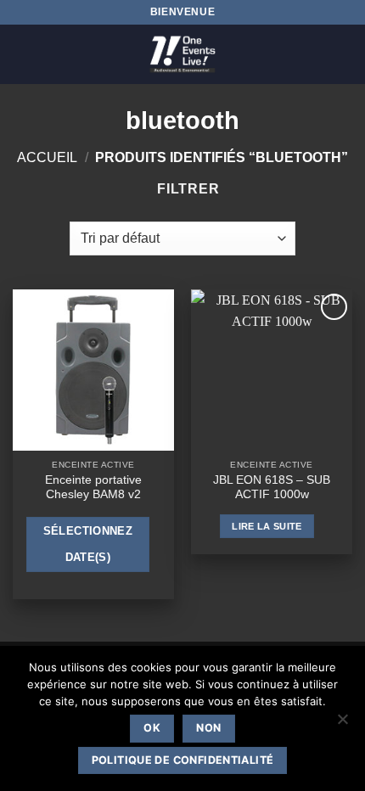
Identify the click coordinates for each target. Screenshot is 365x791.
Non (208, 727)
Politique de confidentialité (183, 760)
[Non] (342, 724)
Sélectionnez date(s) (88, 544)
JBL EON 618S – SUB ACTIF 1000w (271, 488)
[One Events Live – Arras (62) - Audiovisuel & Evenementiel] (182, 54)
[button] (23, 54)
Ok (151, 727)
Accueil (47, 157)
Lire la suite (266, 526)
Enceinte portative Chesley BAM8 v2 (93, 488)
